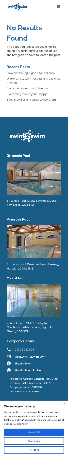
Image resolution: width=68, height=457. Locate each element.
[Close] (65, 404)
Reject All (34, 449)
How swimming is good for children (31, 73)
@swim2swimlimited (29, 370)
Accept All (34, 432)
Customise (34, 441)
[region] (34, 429)
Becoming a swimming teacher (27, 88)
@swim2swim (24, 363)
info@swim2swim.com (30, 356)
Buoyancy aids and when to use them (31, 99)
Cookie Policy (21, 423)
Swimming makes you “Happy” (27, 94)
